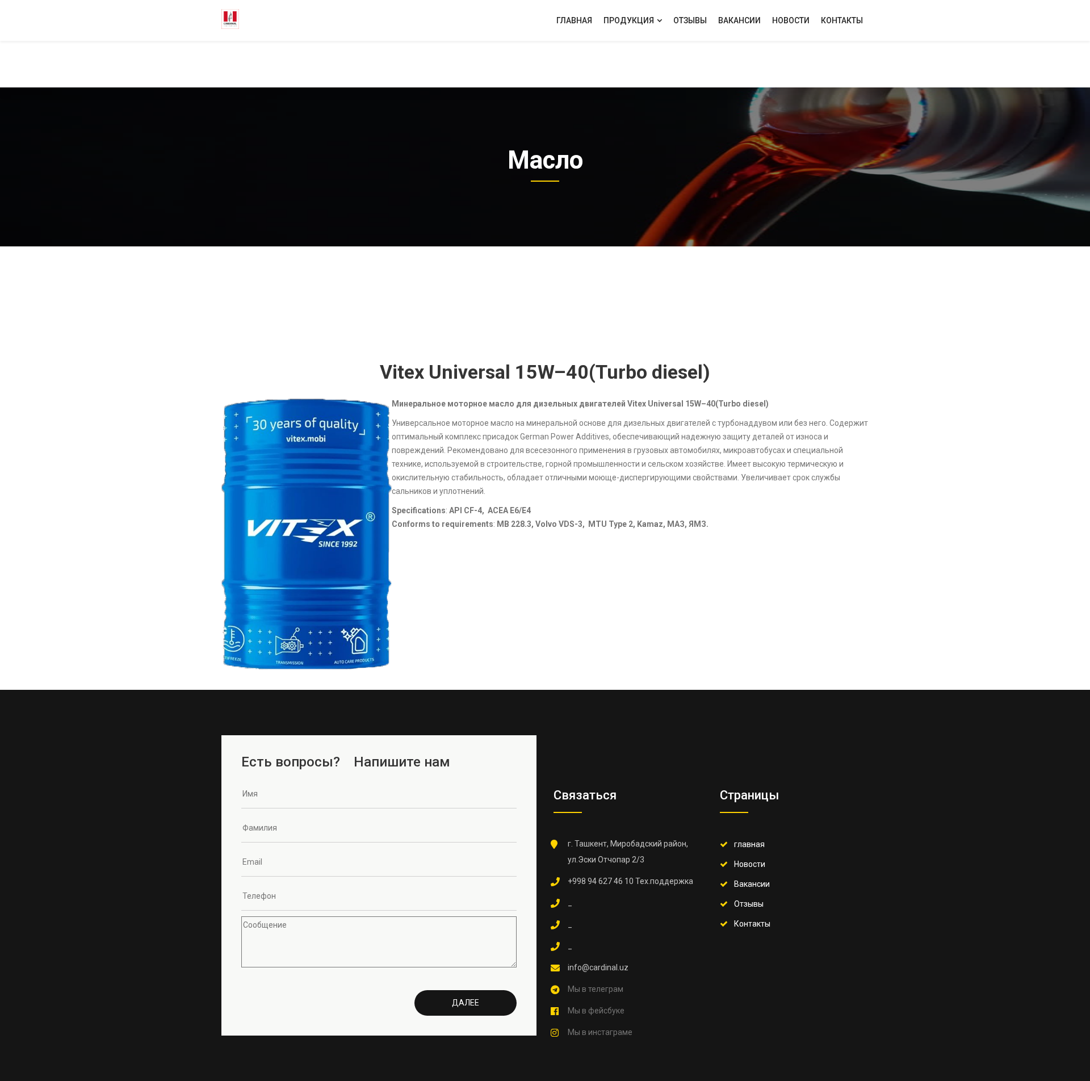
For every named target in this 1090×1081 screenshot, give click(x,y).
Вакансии (739, 20)
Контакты (842, 20)
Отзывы (690, 20)
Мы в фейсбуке (596, 1010)
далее (465, 1002)
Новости (791, 20)
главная (749, 844)
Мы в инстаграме (600, 1032)
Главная (574, 20)
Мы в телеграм (595, 989)
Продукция (629, 20)
